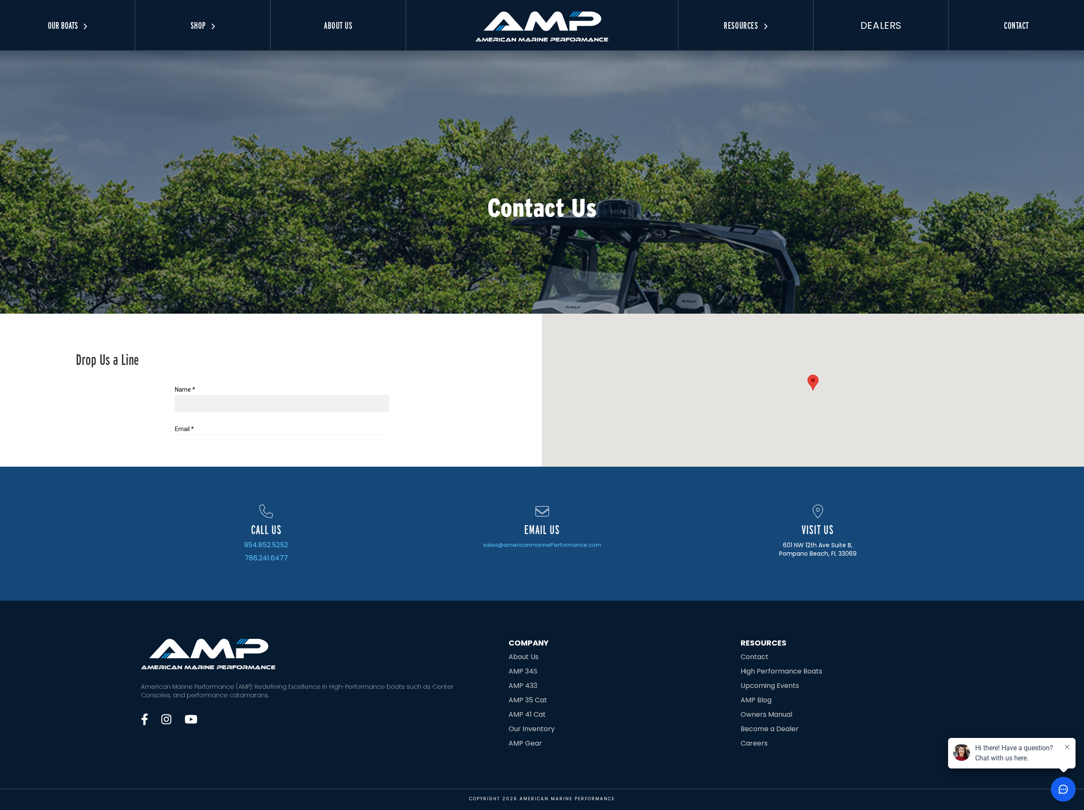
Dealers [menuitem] (880, 25)
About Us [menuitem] (338, 25)
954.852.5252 (266, 545)
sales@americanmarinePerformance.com (542, 545)
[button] (813, 382)
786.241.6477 (266, 558)
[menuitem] (542, 21)
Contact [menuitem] (1016, 25)
